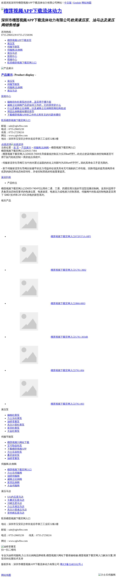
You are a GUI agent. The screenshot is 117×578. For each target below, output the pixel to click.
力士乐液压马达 (15, 506)
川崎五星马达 (14, 503)
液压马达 (12, 53)
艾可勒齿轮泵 (14, 445)
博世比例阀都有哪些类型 (20, 111)
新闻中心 (12, 56)
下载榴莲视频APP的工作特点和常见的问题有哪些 (34, 114)
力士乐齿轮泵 (14, 452)
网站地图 (86, 2)
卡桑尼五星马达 (15, 500)
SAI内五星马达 (15, 497)
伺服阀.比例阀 (15, 50)
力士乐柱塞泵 (14, 418)
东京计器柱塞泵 (15, 424)
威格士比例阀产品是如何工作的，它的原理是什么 (34, 105)
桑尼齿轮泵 (13, 455)
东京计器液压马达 (17, 509)
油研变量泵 (13, 421)
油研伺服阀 (13, 476)
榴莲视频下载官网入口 (19, 469)
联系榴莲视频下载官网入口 (22, 62)
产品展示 (7, 74)
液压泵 (11, 43)
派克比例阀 (13, 482)
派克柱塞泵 (13, 428)
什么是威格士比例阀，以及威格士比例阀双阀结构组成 (36, 108)
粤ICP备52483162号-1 (71, 564)
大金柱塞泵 (13, 431)
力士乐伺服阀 (14, 472)
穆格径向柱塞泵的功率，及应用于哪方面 (29, 102)
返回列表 (6, 177)
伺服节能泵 (13, 46)
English (77, 2)
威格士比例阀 (14, 479)
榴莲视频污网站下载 (18, 442)
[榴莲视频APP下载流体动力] (31, 11)
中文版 (68, 2)
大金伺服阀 (13, 485)
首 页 (16, 147)
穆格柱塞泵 (13, 415)
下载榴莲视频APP (17, 448)
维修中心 (12, 59)
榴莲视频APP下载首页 (19, 40)
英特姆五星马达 (15, 512)
